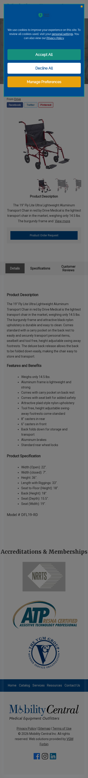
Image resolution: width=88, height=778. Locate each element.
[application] (44, 389)
